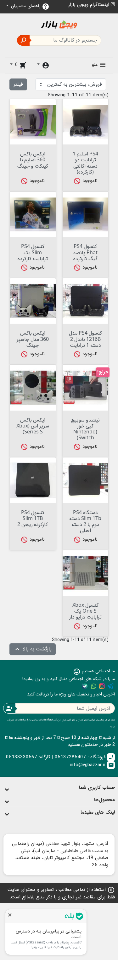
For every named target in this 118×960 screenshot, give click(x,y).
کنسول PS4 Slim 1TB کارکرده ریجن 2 (32, 518)
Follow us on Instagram (102, 686)
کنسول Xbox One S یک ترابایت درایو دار (85, 610)
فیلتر (18, 84)
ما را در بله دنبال (85, 686)
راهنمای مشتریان (29, 6)
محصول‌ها (104, 800)
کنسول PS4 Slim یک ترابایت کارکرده (33, 252)
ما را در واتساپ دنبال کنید (93, 686)
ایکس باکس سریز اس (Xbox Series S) (32, 425)
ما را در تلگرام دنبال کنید (110, 686)
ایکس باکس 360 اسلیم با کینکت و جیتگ (32, 159)
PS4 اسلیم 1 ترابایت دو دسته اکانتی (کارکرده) (85, 162)
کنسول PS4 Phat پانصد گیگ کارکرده (85, 252)
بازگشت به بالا (33, 649)
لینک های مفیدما (98, 812)
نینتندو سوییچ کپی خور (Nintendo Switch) (85, 428)
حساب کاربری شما (97, 787)
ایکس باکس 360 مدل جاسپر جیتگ (33, 338)
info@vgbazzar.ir (92, 765)
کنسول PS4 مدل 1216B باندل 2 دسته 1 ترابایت (85, 338)
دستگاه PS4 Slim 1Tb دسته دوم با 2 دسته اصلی (85, 521)
